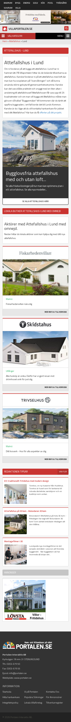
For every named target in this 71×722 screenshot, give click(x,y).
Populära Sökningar (34, 697)
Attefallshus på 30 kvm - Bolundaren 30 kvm (25, 511)
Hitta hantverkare (11, 697)
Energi (26, 2)
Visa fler (63, 471)
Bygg (17, 2)
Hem (4, 41)
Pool (50, 2)
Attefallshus (14, 41)
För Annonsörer (54, 697)
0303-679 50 (13, 664)
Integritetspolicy (10, 702)
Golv (35, 2)
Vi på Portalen (31, 691)
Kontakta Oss (52, 691)
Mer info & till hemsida (56, 312)
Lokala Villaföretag (33, 702)
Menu (60, 36)
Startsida (6, 691)
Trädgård (61, 2)
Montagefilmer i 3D (13, 541)
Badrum (8, 2)
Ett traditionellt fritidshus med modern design (26, 481)
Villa (17, 7)
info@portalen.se (18, 673)
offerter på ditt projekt (50, 112)
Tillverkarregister (54, 702)
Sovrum (8, 7)
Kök (43, 2)
